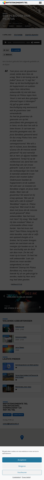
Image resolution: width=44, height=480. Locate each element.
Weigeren (22, 466)
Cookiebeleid (17, 477)
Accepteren (22, 460)
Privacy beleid (26, 477)
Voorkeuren (22, 472)
